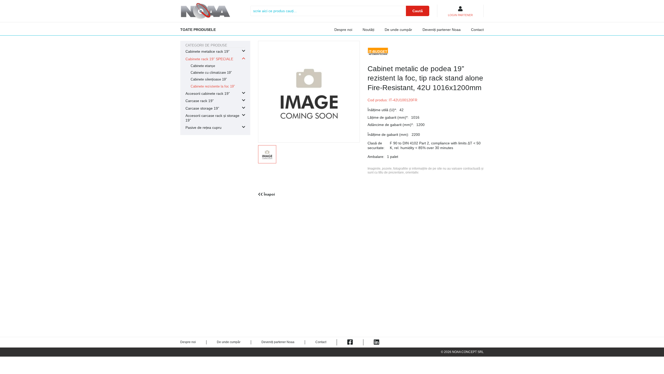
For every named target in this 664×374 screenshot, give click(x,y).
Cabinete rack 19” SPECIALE (209, 59)
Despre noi (343, 30)
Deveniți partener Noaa (442, 30)
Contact (477, 30)
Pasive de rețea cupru (203, 127)
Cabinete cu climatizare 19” (211, 73)
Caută (417, 11)
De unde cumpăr (398, 30)
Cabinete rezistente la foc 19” (213, 86)
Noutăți (368, 30)
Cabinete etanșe (203, 66)
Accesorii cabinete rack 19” (207, 93)
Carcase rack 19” (199, 101)
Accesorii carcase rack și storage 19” (212, 117)
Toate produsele (198, 30)
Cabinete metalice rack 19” (207, 51)
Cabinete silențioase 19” (209, 79)
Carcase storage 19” (202, 108)
